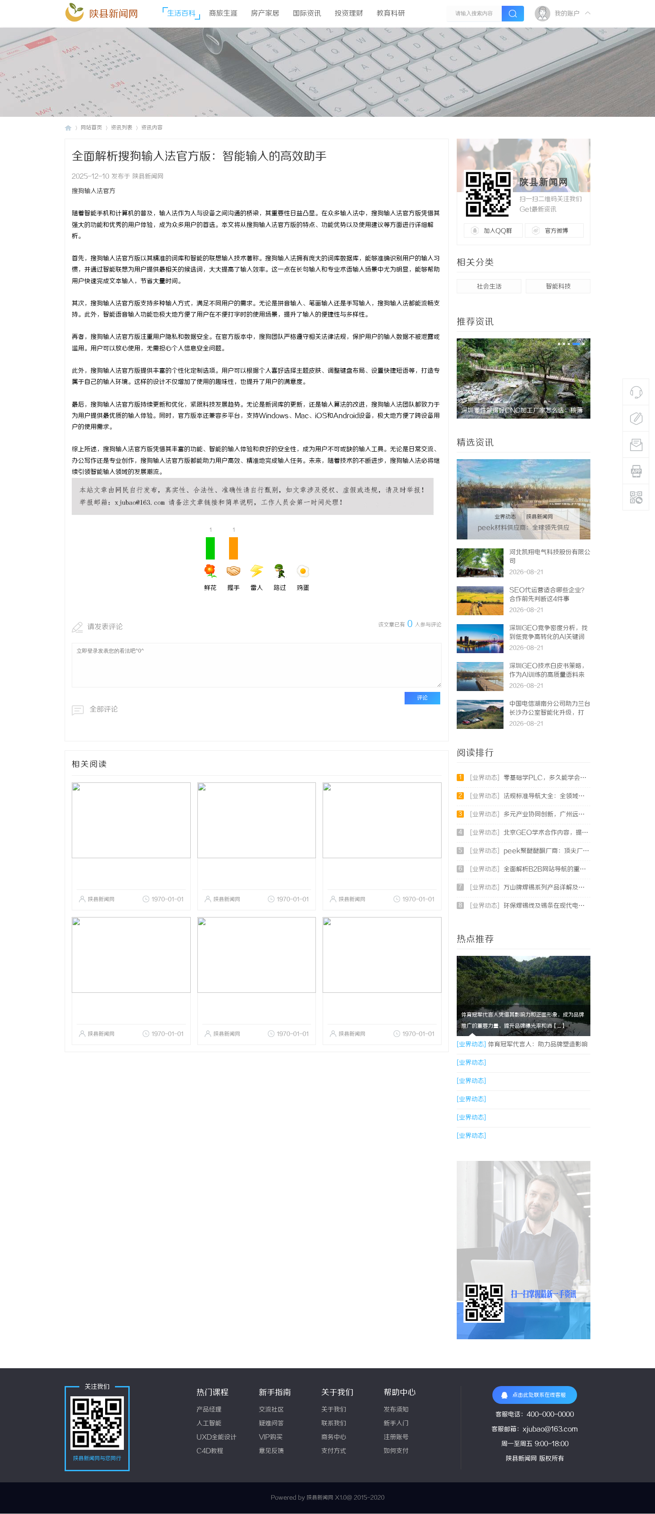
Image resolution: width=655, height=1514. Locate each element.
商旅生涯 (223, 13)
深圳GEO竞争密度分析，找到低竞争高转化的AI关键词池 (548, 637)
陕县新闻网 (113, 14)
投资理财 (349, 13)
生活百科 (181, 13)
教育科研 (391, 13)
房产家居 (265, 13)
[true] (513, 13)
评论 (422, 698)
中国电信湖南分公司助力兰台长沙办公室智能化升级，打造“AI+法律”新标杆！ (549, 713)
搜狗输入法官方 (93, 191)
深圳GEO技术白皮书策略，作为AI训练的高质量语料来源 (548, 675)
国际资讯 (307, 13)
